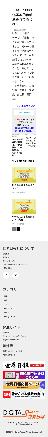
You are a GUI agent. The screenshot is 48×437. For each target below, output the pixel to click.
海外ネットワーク (9, 257)
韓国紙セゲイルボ (9, 355)
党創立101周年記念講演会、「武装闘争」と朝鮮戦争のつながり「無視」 (17, 147)
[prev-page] (14, 229)
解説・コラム (9, 308)
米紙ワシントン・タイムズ (12, 351)
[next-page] (18, 229)
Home (18, 9)
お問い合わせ (7, 268)
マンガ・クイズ (9, 317)
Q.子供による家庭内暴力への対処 (23, 218)
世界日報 (6, 332)
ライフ (6, 312)
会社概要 (6, 254)
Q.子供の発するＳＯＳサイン (23, 186)
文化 (5, 304)
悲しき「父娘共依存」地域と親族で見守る (31, 141)
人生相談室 (28, 9)
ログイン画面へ (24, 112)
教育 (5, 300)
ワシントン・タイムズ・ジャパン (15, 336)
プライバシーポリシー (11, 261)
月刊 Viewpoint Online (11, 340)
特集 (5, 296)
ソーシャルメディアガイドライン (15, 264)
